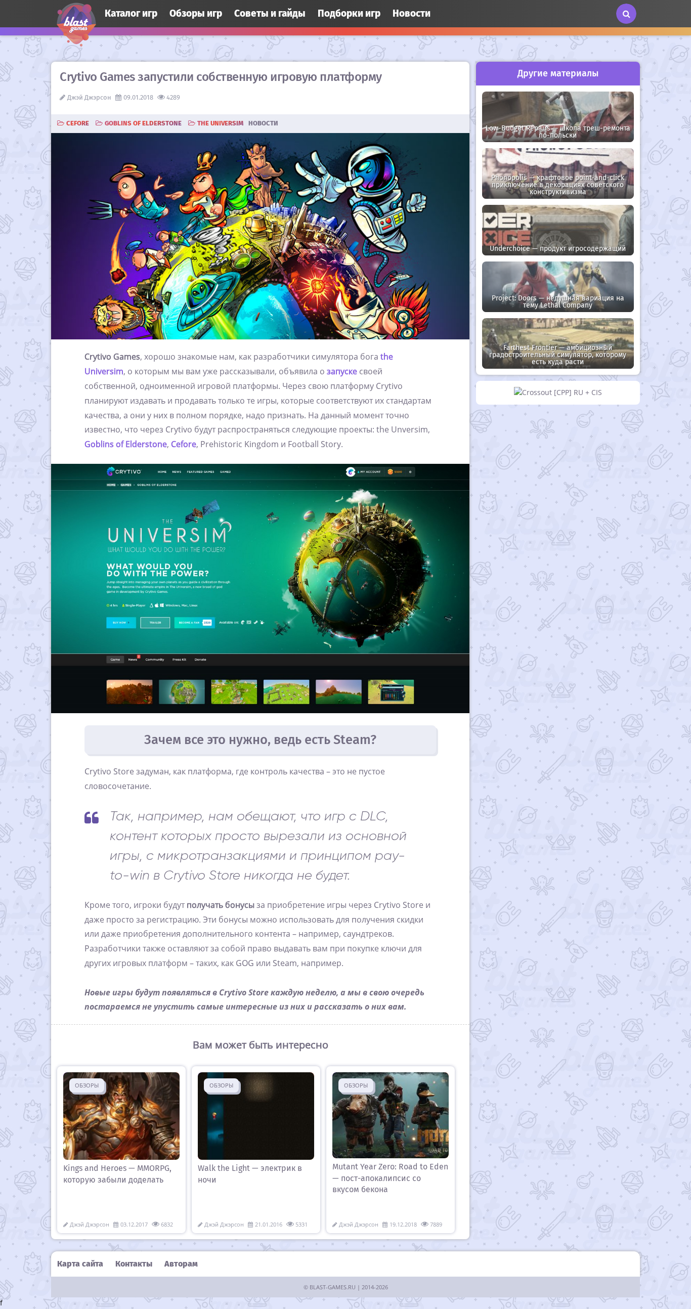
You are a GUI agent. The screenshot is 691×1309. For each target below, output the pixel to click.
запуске (342, 371)
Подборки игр (349, 13)
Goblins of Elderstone (143, 123)
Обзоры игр (195, 13)
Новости (411, 13)
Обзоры (87, 1085)
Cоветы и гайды (270, 13)
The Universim (220, 123)
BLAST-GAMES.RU (333, 1287)
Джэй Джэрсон (89, 97)
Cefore (77, 123)
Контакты (133, 1264)
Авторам (181, 1264)
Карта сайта (80, 1264)
